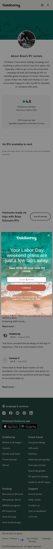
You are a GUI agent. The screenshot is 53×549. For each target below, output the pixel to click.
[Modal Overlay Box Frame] (26, 274)
